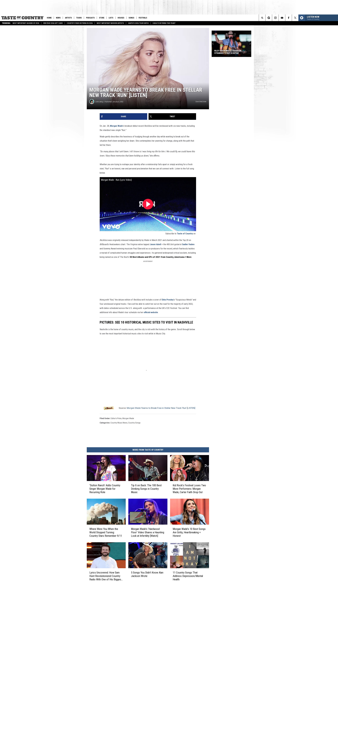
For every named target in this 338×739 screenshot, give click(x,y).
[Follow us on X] (295, 17)
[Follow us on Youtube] (282, 17)
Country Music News (119, 423)
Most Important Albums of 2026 (26, 23)
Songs (131, 18)
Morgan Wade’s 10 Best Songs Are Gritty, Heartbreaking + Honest (189, 532)
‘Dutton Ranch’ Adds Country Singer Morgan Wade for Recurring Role (104, 489)
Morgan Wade (116, 126)
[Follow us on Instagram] (275, 17)
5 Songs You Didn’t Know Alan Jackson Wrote (147, 574)
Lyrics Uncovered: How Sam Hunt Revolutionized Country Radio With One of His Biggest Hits (105, 576)
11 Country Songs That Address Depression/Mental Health (188, 576)
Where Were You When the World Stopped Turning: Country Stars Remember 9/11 (105, 532)
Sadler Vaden (188, 244)
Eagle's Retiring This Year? (164, 23)
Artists (68, 18)
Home (49, 18)
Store (101, 18)
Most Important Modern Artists (110, 23)
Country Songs (134, 423)
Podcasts (90, 18)
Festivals (143, 18)
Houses (121, 18)
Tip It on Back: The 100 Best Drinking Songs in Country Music (146, 489)
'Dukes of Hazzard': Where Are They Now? (231, 52)
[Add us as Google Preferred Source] (269, 17)
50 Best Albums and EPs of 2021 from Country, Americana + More (160, 257)
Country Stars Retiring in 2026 (80, 23)
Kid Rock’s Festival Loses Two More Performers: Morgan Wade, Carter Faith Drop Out (189, 489)
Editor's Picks (116, 418)
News (58, 18)
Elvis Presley (168, 299)
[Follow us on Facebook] (288, 17)
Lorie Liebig (99, 102)
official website (151, 312)
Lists (111, 18)
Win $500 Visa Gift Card (53, 23)
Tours (79, 18)
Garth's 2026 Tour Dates (138, 23)
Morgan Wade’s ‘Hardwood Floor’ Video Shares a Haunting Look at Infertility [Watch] (147, 532)
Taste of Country (185, 233)
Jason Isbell (155, 244)
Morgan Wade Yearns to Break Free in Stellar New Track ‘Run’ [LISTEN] (161, 408)
